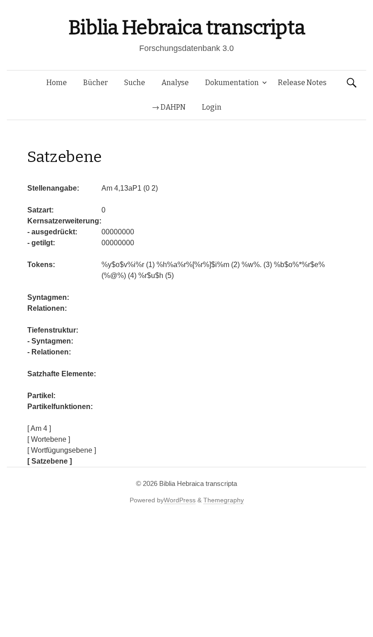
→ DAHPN (169, 107)
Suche (134, 82)
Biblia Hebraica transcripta (186, 27)
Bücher (95, 82)
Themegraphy (223, 500)
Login (212, 107)
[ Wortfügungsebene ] (61, 450)
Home (56, 82)
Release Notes (302, 82)
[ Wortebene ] (48, 439)
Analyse (175, 82)
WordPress (180, 500)
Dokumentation (232, 82)
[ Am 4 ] (39, 428)
